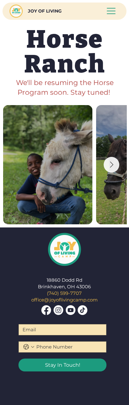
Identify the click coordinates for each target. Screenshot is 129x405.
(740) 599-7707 (64, 293)
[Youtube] (70, 310)
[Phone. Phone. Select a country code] (29, 347)
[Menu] (111, 11)
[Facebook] (46, 310)
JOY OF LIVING (45, 11)
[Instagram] (58, 310)
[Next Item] (111, 165)
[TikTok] (82, 310)
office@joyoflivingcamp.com (64, 300)
